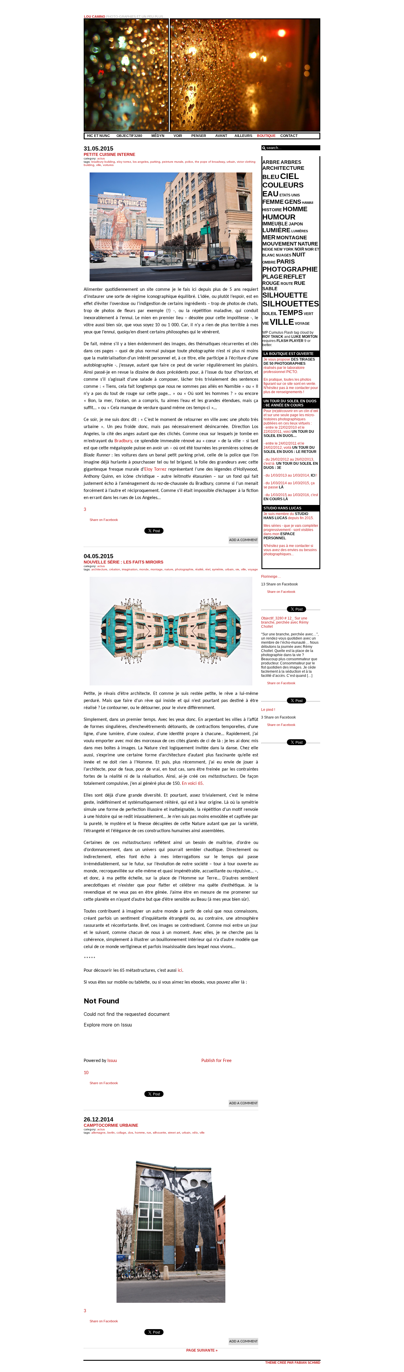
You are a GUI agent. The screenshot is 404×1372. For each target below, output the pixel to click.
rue (149, 1132)
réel (207, 569)
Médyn (158, 136)
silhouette (159, 1132)
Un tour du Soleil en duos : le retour (290, 450)
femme (273, 201)
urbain (231, 161)
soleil (269, 313)
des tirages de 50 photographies (289, 361)
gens (293, 201)
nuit (299, 254)
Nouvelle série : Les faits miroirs (123, 562)
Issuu (112, 1060)
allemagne (98, 1132)
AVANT (222, 136)
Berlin (111, 1132)
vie (237, 569)
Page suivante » (202, 1350)
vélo (195, 1132)
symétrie (217, 569)
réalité (199, 569)
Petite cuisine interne (109, 154)
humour (278, 217)
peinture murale (172, 161)
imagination (130, 569)
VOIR (178, 136)
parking (155, 161)
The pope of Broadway (210, 161)
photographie (184, 569)
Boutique (266, 136)
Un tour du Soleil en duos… (289, 434)
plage (272, 276)
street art (174, 1132)
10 (86, 1073)
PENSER (199, 136)
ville (98, 165)
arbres (291, 162)
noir (299, 249)
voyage (253, 569)
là (281, 487)
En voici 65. (193, 783)
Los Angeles (140, 161)
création (114, 569)
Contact (289, 136)
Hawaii (307, 202)
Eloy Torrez (124, 161)
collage (121, 1132)
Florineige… (271, 576)
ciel (289, 176)
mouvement (279, 244)
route (287, 284)
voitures (108, 165)
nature (168, 569)
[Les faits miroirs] (171, 631)
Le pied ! (268, 710)
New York (284, 249)
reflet (294, 276)
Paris (286, 261)
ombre (269, 262)
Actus (101, 158)
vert (308, 314)
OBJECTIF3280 (130, 136)
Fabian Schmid (307, 1362)
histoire (272, 209)
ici (180, 970)
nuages (283, 255)
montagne (291, 237)
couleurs (283, 185)
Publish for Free (216, 1060)
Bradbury (123, 441)
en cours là (276, 499)
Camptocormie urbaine (111, 1125)
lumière (276, 230)
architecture (99, 569)
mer (268, 237)
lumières (299, 231)
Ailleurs (243, 136)
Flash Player (290, 341)
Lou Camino (94, 16)
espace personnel (279, 536)
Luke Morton (304, 337)
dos (130, 1132)
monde (144, 569)
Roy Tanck (272, 337)
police (189, 161)
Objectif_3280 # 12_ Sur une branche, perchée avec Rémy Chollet (284, 622)
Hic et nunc (98, 136)
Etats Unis (289, 195)
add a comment (243, 540)
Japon (296, 224)
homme (140, 1132)
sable (269, 288)
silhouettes (290, 303)
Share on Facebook (104, 520)
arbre (271, 162)
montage (157, 569)
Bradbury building (103, 161)
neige (267, 249)
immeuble (275, 223)
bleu (270, 176)
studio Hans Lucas (286, 516)
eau (270, 193)
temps (290, 313)
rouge (271, 283)
